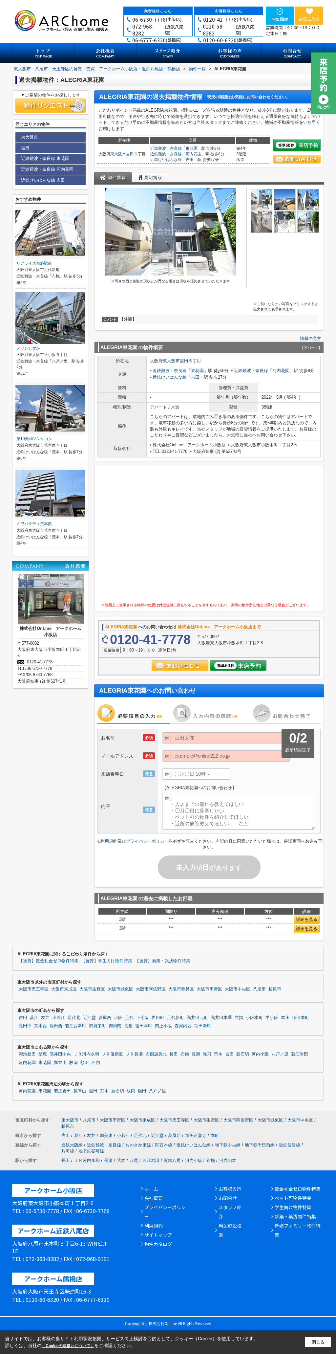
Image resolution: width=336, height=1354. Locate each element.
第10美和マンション (34, 438)
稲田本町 (300, 1017)
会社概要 (153, 1198)
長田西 (56, 1026)
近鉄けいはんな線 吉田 (43, 180)
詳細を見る (306, 919)
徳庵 (42, 1054)
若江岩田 (299, 1054)
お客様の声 (230, 1189)
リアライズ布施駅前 (34, 263)
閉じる (318, 1342)
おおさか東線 (138, 1145)
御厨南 (115, 1026)
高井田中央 (60, 1054)
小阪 (118, 1017)
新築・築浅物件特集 (295, 1216)
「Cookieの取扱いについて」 (68, 1345)
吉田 (130, 154)
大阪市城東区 (120, 989)
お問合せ (228, 1198)
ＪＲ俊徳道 (112, 1054)
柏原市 (274, 989)
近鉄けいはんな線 (166, 159)
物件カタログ (158, 1244)
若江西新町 (75, 1026)
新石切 (242, 1054)
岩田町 (158, 1017)
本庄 (285, 1017)
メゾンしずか (28, 348)
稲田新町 (202, 1026)
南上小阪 (163, 1026)
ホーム (151, 1189)
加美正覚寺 (195, 1135)
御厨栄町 (97, 1026)
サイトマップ (158, 1235)
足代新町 (175, 1017)
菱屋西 (104, 1017)
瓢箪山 (60, 1062)
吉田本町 (143, 1026)
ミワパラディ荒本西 (34, 524)
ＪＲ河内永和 (86, 1054)
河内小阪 (260, 1054)
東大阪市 (118, 154)
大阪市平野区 (209, 989)
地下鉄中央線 (228, 1145)
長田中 (25, 1026)
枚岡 (73, 1062)
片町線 (67, 1150)
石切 (96, 1062)
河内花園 (193, 154)
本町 (215, 1135)
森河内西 (183, 1026)
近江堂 (89, 1017)
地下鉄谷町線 (91, 1150)
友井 (45, 1017)
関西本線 (163, 1145)
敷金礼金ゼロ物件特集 (298, 1189)
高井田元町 (197, 1017)
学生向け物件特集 (293, 1207)
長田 (173, 1054)
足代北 (74, 1017)
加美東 (106, 1135)
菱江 (34, 1017)
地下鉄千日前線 (260, 1145)
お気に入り (309, 19)
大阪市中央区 (237, 989)
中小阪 (271, 1017)
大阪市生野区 (92, 989)
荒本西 (40, 1026)
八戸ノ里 (279, 1054)
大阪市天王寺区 (34, 989)
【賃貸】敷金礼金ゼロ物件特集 (48, 961)
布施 (184, 1054)
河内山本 (227, 1160)
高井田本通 (221, 1017)
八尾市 (259, 989)
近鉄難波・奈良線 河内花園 (47, 169)
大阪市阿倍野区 (151, 989)
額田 (84, 1062)
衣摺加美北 (156, 1054)
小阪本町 (254, 1017)
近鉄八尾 (172, 1160)
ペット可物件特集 (293, 1198)
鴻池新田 (27, 1054)
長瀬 (196, 1054)
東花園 (192, 148)
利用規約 (108, 841)
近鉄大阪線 (72, 1145)
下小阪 (142, 1017)
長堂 (128, 1026)
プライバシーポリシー (147, 841)
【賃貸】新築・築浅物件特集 (162, 961)
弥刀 (207, 1054)
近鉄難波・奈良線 (166, 148)
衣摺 (239, 1017)
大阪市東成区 (64, 989)
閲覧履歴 (279, 19)
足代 (129, 1017)
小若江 (58, 1017)
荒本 (218, 1054)
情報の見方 (310, 338)
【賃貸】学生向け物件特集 (106, 961)
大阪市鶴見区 (181, 989)
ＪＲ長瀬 (134, 1054)
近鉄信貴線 (289, 1145)
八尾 (134, 1160)
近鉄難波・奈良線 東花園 (45, 158)
